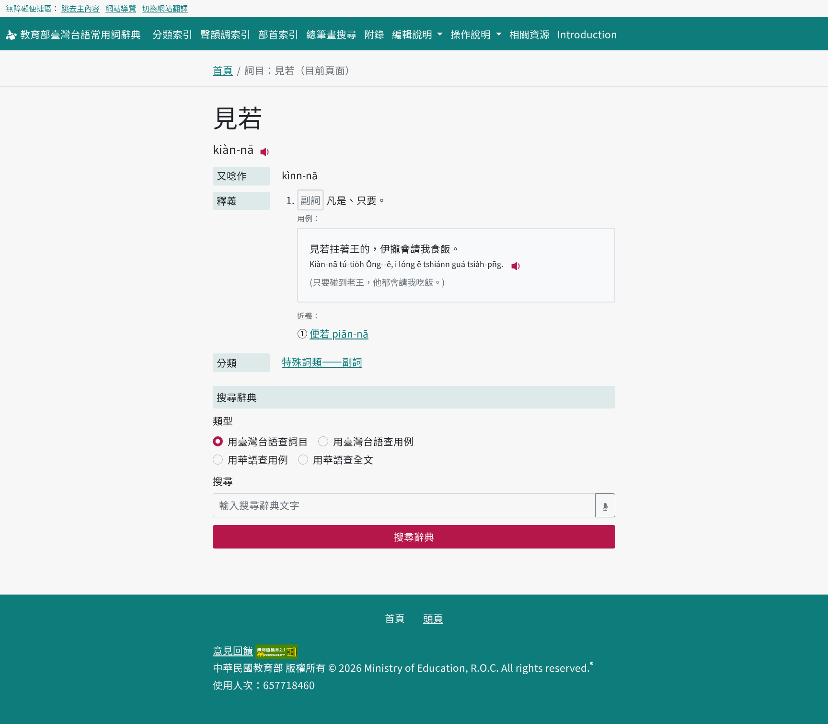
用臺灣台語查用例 (373, 441)
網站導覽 (120, 8)
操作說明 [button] (471, 34)
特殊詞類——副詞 (322, 361)
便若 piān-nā (339, 333)
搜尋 (223, 481)
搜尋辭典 (414, 536)
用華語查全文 (343, 459)
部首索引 (278, 34)
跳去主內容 (80, 8)
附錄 (374, 34)
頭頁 (433, 618)
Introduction (587, 34)
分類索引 (172, 34)
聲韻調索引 (225, 34)
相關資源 (529, 34)
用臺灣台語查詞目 (268, 441)
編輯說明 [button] (413, 34)
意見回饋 (233, 650)
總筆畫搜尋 (331, 34)
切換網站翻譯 (165, 8)
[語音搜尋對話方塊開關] (605, 505)
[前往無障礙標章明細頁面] (276, 650)
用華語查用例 (258, 459)
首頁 (223, 70)
